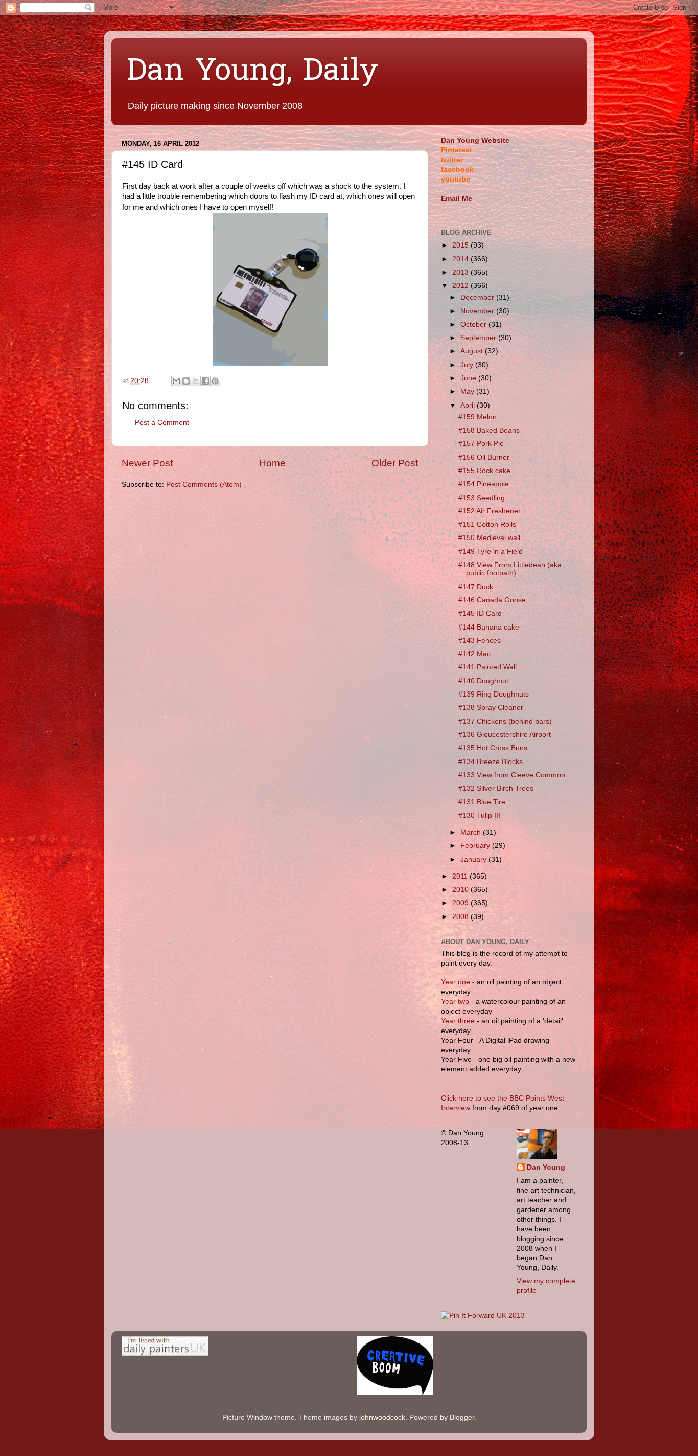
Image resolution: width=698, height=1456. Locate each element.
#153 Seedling (481, 498)
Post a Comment (162, 423)
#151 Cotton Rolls (487, 524)
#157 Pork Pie (481, 443)
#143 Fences (479, 640)
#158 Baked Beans (489, 430)
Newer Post (147, 463)
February (476, 845)
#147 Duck (475, 587)
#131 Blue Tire (481, 802)
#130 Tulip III (479, 815)
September (479, 338)
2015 (461, 245)
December (478, 297)
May (468, 391)
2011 (461, 876)
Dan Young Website (475, 140)
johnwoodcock (382, 1417)
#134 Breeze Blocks (490, 762)
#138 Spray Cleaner (490, 707)
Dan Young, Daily (252, 72)
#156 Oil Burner (483, 457)
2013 (461, 272)
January (474, 859)
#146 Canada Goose (492, 600)
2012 (461, 285)
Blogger (462, 1417)
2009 (461, 903)
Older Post (394, 463)
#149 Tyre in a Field (490, 551)
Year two (455, 1001)
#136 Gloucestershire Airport (504, 734)
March (471, 832)
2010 (461, 889)
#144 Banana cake (488, 627)
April (468, 405)
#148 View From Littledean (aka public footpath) (510, 569)
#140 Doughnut (483, 681)
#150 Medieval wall (489, 538)
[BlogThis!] (186, 381)
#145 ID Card (480, 613)
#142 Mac (474, 654)
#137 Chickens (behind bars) (505, 721)
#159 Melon (477, 417)
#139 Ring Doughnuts (493, 694)
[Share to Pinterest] (215, 381)
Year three (459, 1021)
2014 (461, 259)
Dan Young (546, 1167)
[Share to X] (196, 381)
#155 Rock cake (484, 471)
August (472, 351)
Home (272, 463)
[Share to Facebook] (205, 381)
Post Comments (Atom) (204, 484)
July (467, 365)
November (478, 311)
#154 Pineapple (483, 484)
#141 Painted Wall (487, 667)
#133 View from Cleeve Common (511, 775)
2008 (461, 917)
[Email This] (176, 381)
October (474, 324)
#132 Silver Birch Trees (495, 788)
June (469, 378)
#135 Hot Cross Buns (492, 748)
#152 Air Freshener (489, 511)
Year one (456, 982)
